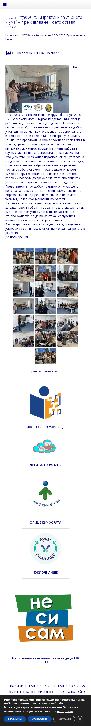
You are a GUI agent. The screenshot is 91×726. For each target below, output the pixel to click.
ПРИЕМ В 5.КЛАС (69, 686)
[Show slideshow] (45, 371)
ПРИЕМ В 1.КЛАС (40, 686)
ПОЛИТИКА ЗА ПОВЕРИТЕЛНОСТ (32, 692)
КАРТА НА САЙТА (73, 692)
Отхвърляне (39, 719)
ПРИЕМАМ (15, 719)
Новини (10, 39)
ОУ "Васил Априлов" (35, 35)
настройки (65, 711)
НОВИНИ (16, 686)
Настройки (64, 719)
